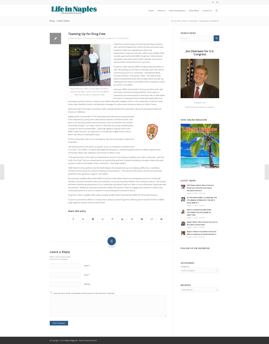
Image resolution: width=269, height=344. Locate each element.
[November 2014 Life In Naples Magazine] (267, 172)
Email (87, 275)
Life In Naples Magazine (69, 340)
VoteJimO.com (200, 102)
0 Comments (87, 38)
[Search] (216, 10)
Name (87, 265)
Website (87, 284)
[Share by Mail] (161, 219)
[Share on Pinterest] (112, 219)
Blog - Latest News (60, 20)
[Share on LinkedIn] (122, 219)
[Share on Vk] (142, 219)
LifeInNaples (124, 38)
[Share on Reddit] (151, 219)
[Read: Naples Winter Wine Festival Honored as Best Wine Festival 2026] (183, 223)
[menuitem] (151, 10)
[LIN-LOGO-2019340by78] (73, 10)
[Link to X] (217, 2)
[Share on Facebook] (73, 219)
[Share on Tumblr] (132, 219)
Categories (185, 266)
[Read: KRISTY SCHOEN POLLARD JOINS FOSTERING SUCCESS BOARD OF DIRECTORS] (183, 211)
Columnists (100, 38)
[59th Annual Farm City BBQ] (2, 172)
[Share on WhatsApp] (102, 219)
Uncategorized (110, 38)
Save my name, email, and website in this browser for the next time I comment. (84, 293)
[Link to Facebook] (213, 2)
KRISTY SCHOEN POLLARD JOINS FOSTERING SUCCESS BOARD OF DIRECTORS (199, 212)
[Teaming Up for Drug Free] (55, 38)
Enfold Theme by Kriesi (88, 340)
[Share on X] (83, 219)
